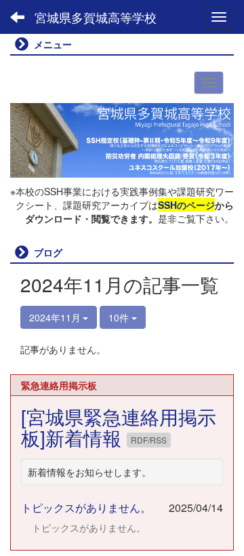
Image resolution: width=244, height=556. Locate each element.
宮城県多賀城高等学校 (96, 17)
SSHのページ (186, 205)
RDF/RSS (149, 439)
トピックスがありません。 (86, 507)
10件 (119, 317)
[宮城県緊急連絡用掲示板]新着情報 (118, 427)
